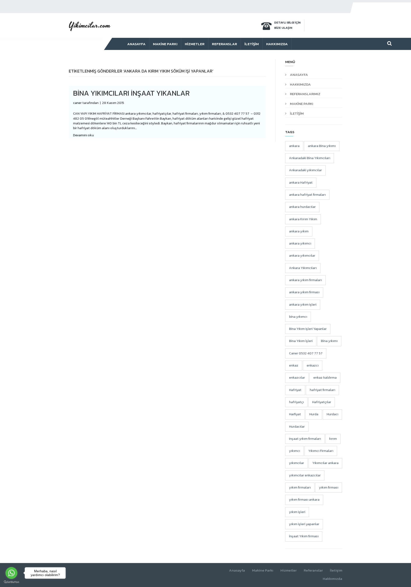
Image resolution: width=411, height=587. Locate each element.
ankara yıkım (298, 231)
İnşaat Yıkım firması (303, 536)
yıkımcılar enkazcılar (305, 475)
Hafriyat (295, 389)
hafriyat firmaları (322, 389)
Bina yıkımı (329, 340)
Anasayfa (136, 44)
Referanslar (224, 44)
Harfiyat (295, 414)
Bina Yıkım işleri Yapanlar (308, 328)
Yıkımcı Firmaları (320, 450)
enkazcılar (297, 377)
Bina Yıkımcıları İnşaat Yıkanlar (131, 93)
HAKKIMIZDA (300, 84)
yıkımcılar (296, 462)
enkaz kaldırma (325, 377)
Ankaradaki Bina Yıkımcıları (309, 158)
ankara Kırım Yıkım (303, 219)
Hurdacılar (297, 426)
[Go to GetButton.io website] (11, 582)
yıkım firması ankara (304, 499)
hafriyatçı (296, 402)
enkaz (293, 365)
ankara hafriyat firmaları (307, 194)
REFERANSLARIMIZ (305, 94)
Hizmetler (195, 44)
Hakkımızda (277, 44)
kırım (333, 438)
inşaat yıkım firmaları (305, 438)
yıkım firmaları (300, 487)
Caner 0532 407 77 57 (306, 353)
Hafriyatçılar (321, 402)
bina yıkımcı (298, 316)
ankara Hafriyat (301, 182)
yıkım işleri (297, 511)
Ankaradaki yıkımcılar (305, 170)
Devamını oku (83, 135)
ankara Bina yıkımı (322, 145)
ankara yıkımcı (300, 243)
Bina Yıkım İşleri (301, 340)
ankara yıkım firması (304, 292)
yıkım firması (328, 487)
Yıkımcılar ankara (325, 462)
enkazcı (312, 365)
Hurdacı (332, 414)
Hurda (313, 414)
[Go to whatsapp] (11, 573)
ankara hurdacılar (302, 206)
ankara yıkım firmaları (305, 280)
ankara (294, 145)
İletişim (252, 44)
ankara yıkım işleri (302, 304)
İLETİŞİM (297, 113)
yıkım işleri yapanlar (304, 524)
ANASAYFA (299, 74)
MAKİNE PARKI (301, 103)
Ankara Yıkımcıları (303, 267)
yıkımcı (294, 450)
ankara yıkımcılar (302, 255)
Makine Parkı (165, 44)
